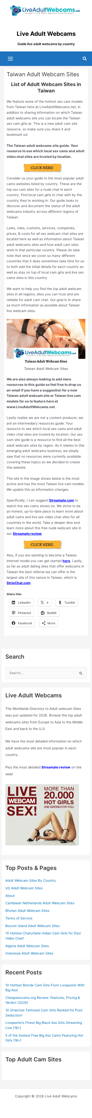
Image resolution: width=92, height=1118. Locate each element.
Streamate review (27, 534)
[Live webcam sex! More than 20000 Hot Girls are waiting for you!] (42, 815)
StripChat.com (18, 583)
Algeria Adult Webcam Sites (27, 946)
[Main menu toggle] (10, 58)
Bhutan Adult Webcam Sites (27, 911)
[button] (85, 59)
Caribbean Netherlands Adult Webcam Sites (39, 903)
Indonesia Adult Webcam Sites (29, 953)
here (66, 561)
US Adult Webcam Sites (24, 888)
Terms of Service (18, 918)
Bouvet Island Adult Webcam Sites (32, 926)
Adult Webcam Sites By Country (30, 880)
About (10, 896)
